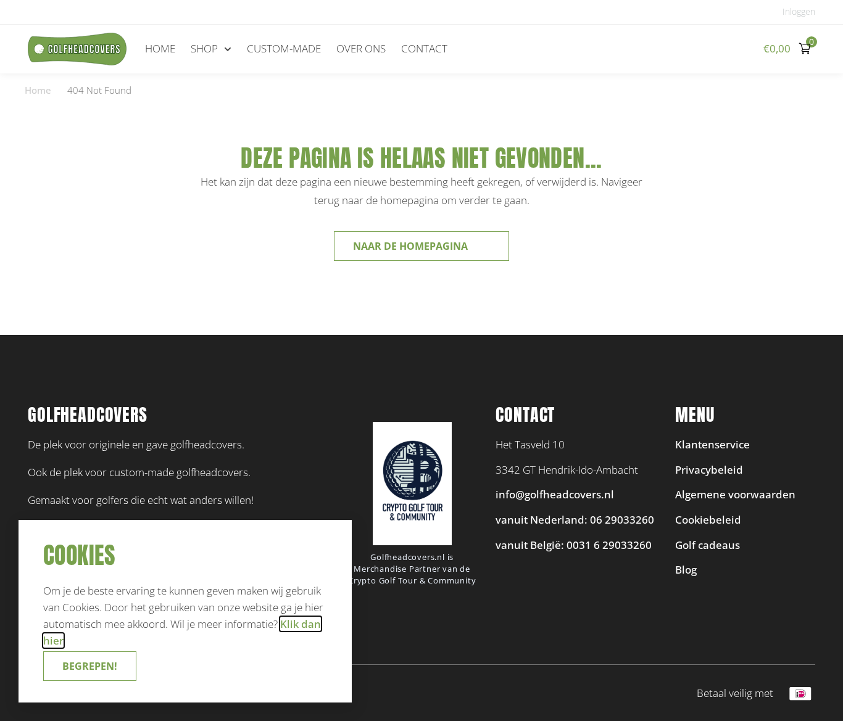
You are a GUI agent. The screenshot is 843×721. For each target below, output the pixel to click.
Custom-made (284, 48)
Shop (204, 48)
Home (160, 48)
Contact (424, 48)
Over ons (361, 48)
